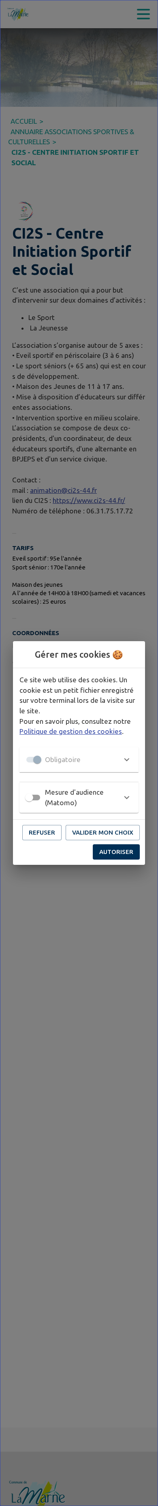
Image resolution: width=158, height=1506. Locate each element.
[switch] (29, 797)
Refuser (42, 832)
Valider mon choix (102, 832)
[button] (79, 759)
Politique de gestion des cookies (70, 731)
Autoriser (116, 851)
